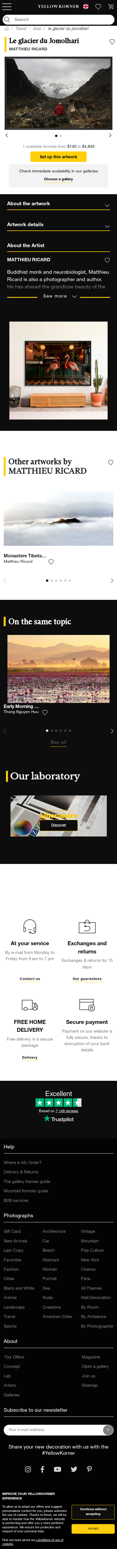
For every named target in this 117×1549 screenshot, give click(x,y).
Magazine (91, 1357)
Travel (9, 1317)
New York (90, 1260)
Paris (86, 1279)
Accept (93, 1528)
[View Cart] (111, 7)
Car (46, 1241)
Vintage (88, 1232)
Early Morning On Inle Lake (32, 707)
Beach (49, 1251)
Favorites (13, 1260)
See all (58, 742)
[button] (7, 135)
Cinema (88, 1270)
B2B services (16, 1201)
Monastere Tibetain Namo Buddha (40, 556)
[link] (58, 6)
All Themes (91, 1289)
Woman (50, 1270)
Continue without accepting (93, 1512)
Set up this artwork (58, 157)
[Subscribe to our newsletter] (108, 1430)
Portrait (50, 1279)
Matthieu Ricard (18, 562)
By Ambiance (93, 1317)
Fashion (11, 1270)
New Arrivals (16, 1241)
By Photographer (97, 1327)
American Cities (57, 1317)
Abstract (51, 1260)
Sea (46, 1289)
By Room (90, 1308)
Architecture (54, 1232)
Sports (10, 1327)
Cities (9, 1279)
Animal (10, 1298)
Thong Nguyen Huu (21, 712)
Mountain (90, 1241)
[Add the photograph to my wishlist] (112, 42)
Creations (52, 1308)
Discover (58, 825)
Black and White (19, 1289)
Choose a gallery (58, 179)
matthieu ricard (28, 50)
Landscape (14, 1308)
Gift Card (12, 1232)
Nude (48, 1298)
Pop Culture (92, 1251)
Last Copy (14, 1251)
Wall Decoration (96, 1298)
